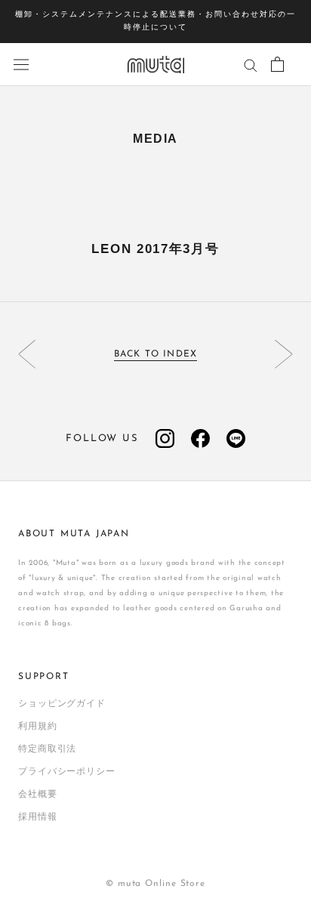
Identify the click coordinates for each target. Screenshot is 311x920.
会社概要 (37, 794)
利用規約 (37, 726)
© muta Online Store (155, 883)
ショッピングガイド (62, 704)
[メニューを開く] (21, 64)
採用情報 (37, 817)
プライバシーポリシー (66, 771)
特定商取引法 (47, 749)
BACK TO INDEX (156, 354)
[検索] (250, 64)
